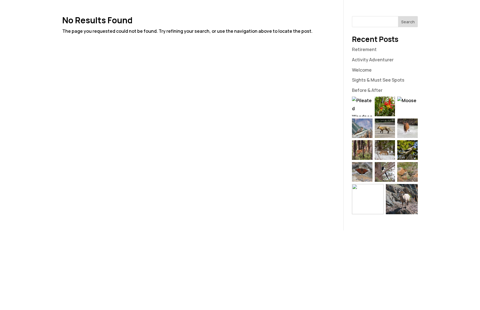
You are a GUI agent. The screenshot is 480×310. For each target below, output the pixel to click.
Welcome (362, 70)
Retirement (364, 49)
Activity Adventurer (373, 60)
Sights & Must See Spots (378, 80)
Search (408, 21)
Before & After (367, 90)
